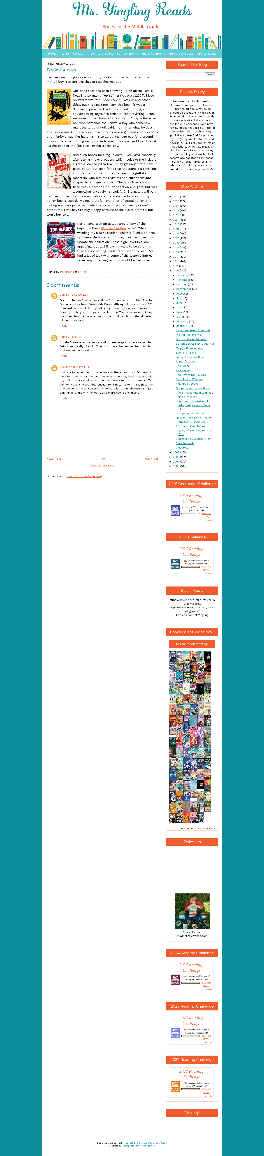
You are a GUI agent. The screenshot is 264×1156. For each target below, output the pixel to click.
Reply (63, 326)
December (183, 275)
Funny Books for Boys (190, 357)
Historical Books (153, 53)
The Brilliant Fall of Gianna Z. (195, 392)
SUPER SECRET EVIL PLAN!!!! (195, 343)
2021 (176, 219)
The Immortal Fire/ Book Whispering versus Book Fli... (193, 405)
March (181, 316)
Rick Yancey (183, 370)
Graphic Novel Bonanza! (191, 339)
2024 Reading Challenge (191, 967)
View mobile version (102, 465)
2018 (176, 233)
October (182, 284)
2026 (176, 196)
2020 (176, 224)
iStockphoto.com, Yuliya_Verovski (138, 1146)
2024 (176, 205)
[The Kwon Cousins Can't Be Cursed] (201, 788)
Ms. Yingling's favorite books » (198, 828)
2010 (176, 270)
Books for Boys (186, 352)
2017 (176, 238)
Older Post (151, 458)
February (182, 321)
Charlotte (66, 367)
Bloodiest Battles (113, 228)
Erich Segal (183, 366)
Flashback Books (187, 383)
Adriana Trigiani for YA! (191, 426)
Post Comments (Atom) (84, 476)
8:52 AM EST (80, 294)
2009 (176, 452)
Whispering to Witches (190, 413)
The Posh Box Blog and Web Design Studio (145, 1143)
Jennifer (65, 294)
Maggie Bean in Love (189, 348)
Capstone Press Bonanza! (193, 330)
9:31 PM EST (81, 367)
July (179, 298)
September (184, 289)
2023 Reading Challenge (191, 1020)
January (182, 326)
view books (208, 520)
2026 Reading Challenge (191, 498)
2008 (176, 457)
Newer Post (54, 458)
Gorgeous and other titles (193, 388)
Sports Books (206, 53)
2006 (176, 466)
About (65, 53)
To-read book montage (192, 644)
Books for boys (186, 361)
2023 (176, 210)
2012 (176, 261)
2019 (176, 229)
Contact (79, 53)
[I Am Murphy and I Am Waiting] (173, 704)
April (179, 312)
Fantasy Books (127, 53)
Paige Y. (65, 336)
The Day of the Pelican (191, 375)
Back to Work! (185, 443)
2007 (176, 461)
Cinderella (182, 447)
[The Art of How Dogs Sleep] (194, 796)
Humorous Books (181, 53)
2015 (176, 247)
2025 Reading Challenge (191, 551)
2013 (176, 256)
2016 (176, 242)
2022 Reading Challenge (191, 1074)
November (183, 279)
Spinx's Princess (186, 397)
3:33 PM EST (79, 336)
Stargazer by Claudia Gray (193, 438)
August (181, 293)
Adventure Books (101, 53)
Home (52, 53)
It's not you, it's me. (189, 335)
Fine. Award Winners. (189, 379)
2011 (176, 266)
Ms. (183, 507)
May (179, 307)
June (180, 303)
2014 (176, 252)
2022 (176, 215)
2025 (176, 201)
